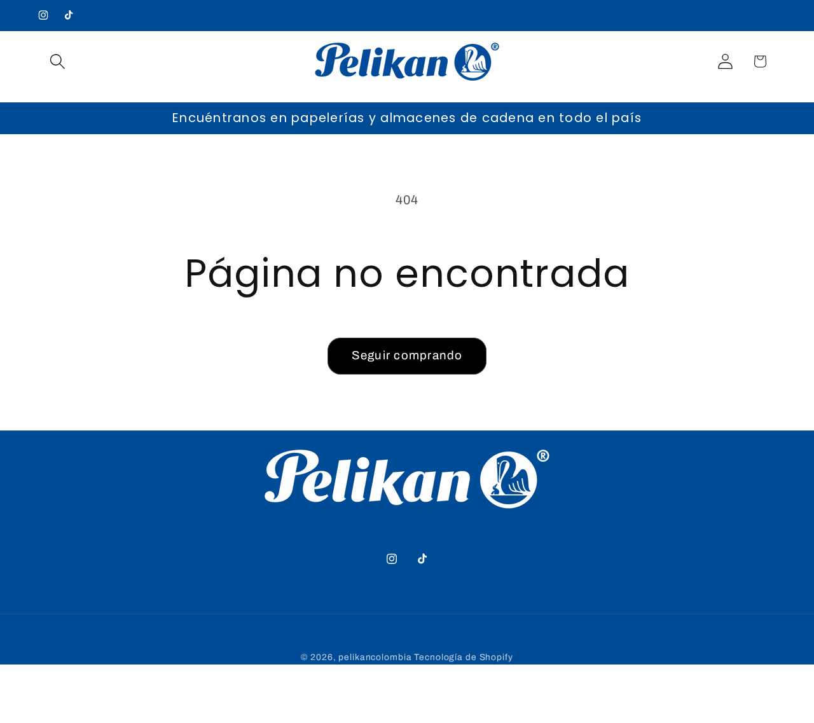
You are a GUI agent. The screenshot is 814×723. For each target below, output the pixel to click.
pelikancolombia (374, 657)
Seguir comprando (407, 355)
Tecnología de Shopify (463, 657)
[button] (57, 61)
